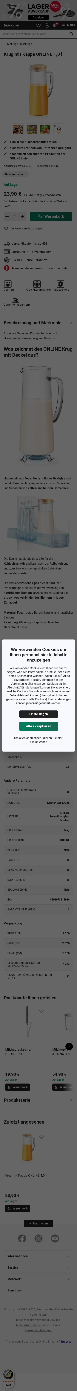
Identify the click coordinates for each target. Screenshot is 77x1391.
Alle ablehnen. (39, 742)
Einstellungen (38, 714)
